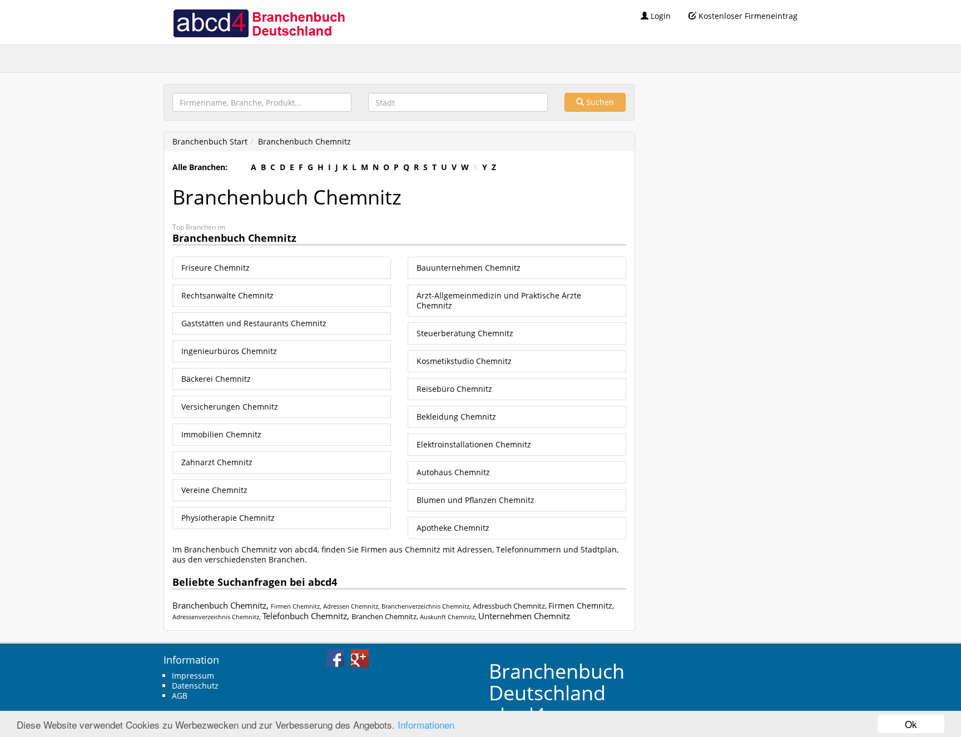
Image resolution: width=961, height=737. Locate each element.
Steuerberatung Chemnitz (465, 333)
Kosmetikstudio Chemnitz (464, 361)
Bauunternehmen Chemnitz (469, 267)
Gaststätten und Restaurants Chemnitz (253, 323)
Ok (911, 724)
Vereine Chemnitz (214, 490)
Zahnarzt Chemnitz (216, 462)
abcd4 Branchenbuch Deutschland (258, 22)
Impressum (193, 675)
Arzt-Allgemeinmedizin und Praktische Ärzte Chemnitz (499, 300)
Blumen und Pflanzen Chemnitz (475, 500)
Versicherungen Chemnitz (229, 406)
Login (659, 16)
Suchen (599, 102)
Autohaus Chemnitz (453, 472)
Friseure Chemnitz (215, 267)
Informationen (426, 724)
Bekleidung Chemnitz (456, 416)
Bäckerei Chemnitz (216, 379)
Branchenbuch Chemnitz (304, 141)
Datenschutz (195, 685)
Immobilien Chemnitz (221, 434)
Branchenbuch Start (209, 141)
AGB (179, 695)
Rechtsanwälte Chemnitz (227, 295)
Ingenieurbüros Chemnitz (229, 351)
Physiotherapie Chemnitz (228, 517)
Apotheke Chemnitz (453, 527)
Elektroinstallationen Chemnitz (474, 444)
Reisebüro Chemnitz (454, 389)
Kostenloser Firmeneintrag (746, 16)
